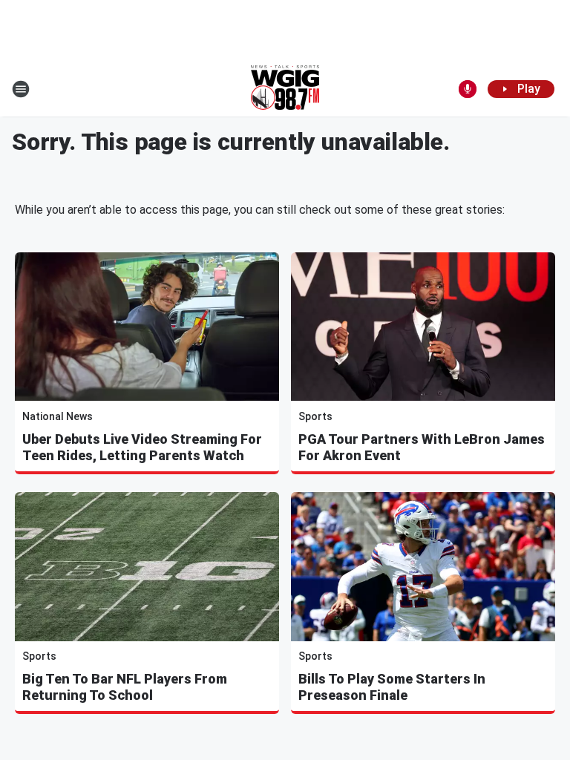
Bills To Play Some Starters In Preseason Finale (391, 687)
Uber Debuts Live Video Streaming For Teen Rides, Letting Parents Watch (142, 447)
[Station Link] (285, 89)
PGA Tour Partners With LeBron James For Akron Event (421, 447)
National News (57, 416)
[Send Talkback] (467, 89)
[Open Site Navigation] (21, 89)
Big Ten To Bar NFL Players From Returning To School (124, 687)
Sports (315, 416)
